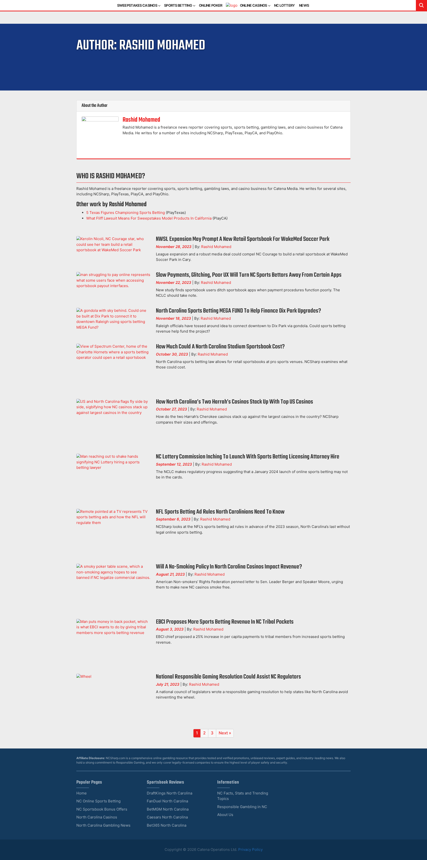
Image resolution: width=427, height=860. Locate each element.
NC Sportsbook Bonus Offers (101, 809)
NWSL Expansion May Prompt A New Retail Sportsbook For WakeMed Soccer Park (242, 239)
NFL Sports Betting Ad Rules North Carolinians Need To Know (220, 512)
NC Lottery (284, 5)
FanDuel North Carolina (167, 801)
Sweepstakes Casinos (137, 5)
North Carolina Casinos (96, 817)
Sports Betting (178, 5)
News (304, 5)
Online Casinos (253, 5)
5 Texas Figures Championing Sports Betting (125, 212)
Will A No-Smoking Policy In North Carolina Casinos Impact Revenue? (229, 566)
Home (81, 793)
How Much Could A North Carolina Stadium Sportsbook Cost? (220, 346)
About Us (225, 814)
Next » (225, 732)
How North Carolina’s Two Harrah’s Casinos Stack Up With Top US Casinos (234, 402)
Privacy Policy (250, 849)
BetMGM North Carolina (168, 809)
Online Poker (210, 5)
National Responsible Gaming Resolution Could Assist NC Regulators (228, 676)
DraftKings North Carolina (169, 793)
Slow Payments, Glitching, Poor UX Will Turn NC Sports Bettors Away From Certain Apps (249, 275)
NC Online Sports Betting (98, 801)
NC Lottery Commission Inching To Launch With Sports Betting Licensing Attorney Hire (247, 456)
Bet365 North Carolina (166, 825)
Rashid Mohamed (141, 120)
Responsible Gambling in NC (242, 806)
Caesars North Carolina (167, 817)
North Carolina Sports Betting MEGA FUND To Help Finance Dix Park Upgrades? (238, 311)
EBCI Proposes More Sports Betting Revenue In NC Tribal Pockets (225, 622)
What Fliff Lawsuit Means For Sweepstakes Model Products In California (149, 218)
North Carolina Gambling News (103, 825)
